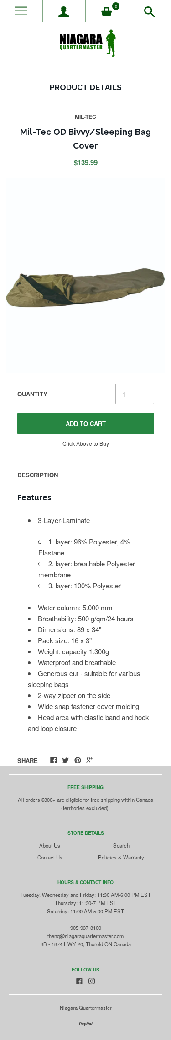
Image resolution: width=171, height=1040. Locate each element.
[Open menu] (21, 11)
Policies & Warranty (121, 857)
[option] (85, 275)
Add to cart (86, 423)
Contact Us (49, 857)
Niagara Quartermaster (86, 1007)
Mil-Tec (85, 116)
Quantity (32, 393)
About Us (49, 845)
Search (121, 845)
